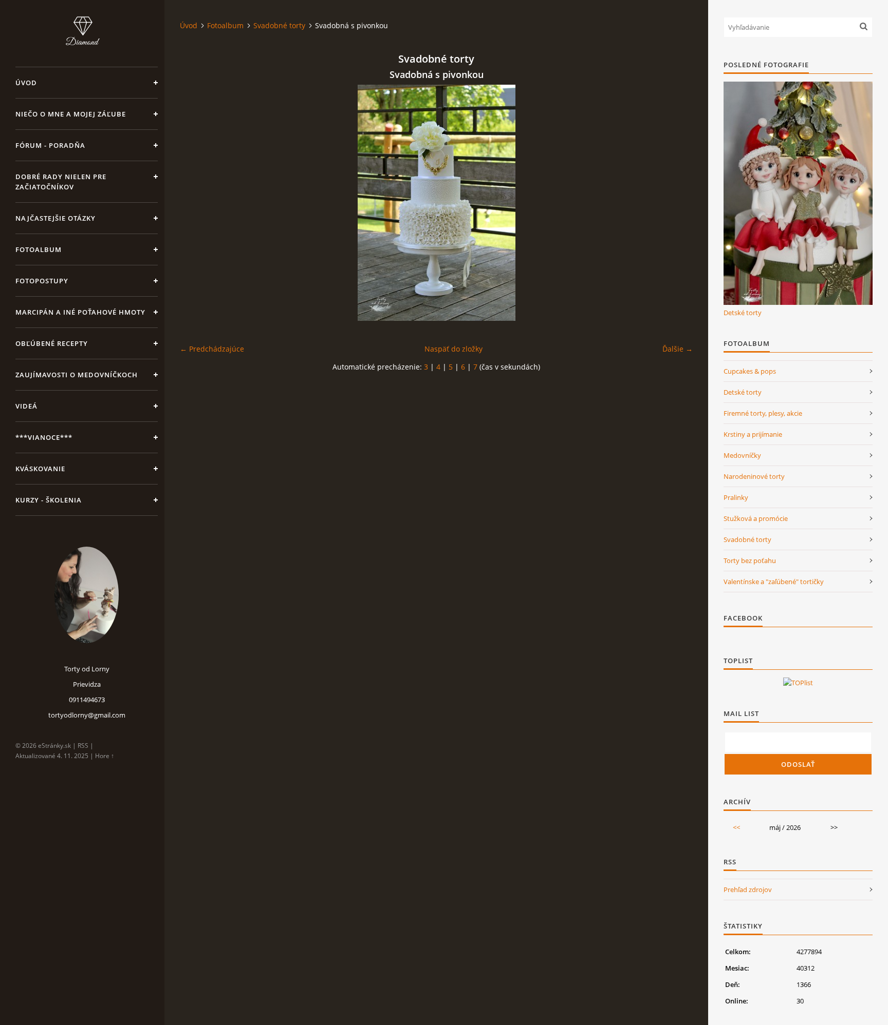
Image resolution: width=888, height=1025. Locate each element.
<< (736, 827)
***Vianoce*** (43, 437)
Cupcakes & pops (750, 371)
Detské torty (743, 312)
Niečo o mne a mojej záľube (70, 114)
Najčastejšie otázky (55, 218)
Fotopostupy (41, 280)
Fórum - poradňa (50, 145)
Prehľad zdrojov (748, 889)
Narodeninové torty (754, 476)
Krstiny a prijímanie (753, 434)
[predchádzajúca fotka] (196, 203)
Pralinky (736, 497)
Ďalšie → (677, 349)
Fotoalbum (38, 249)
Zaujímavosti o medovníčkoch (76, 374)
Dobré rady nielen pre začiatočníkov (60, 181)
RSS (83, 745)
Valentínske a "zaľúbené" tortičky (774, 581)
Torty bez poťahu (750, 560)
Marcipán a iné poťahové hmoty (80, 312)
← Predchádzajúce (212, 349)
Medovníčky (742, 455)
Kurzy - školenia (48, 500)
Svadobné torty (279, 25)
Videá (26, 406)
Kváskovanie (40, 468)
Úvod (26, 82)
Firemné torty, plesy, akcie (763, 413)
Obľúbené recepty (51, 343)
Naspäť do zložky (453, 349)
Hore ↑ (104, 755)
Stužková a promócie (756, 518)
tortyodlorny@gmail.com (86, 715)
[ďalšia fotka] (676, 203)
